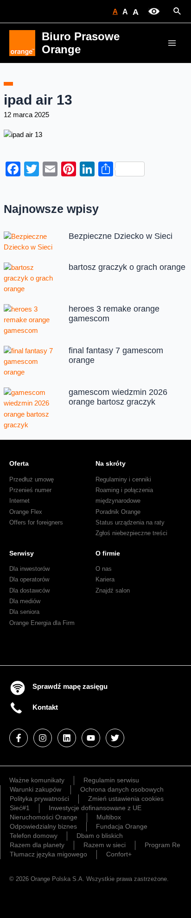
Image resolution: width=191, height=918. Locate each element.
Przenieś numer (30, 490)
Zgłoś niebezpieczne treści (131, 533)
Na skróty (111, 463)
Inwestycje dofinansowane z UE (95, 808)
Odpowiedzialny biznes (43, 826)
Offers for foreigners (36, 522)
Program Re (162, 845)
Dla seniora (24, 611)
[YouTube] (91, 738)
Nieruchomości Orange (43, 817)
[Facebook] (18, 738)
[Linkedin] (66, 738)
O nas (104, 568)
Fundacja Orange (121, 826)
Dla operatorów (29, 579)
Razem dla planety (37, 845)
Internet (19, 500)
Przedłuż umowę (31, 479)
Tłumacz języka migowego (48, 854)
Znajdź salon (113, 590)
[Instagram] (42, 738)
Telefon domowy (33, 835)
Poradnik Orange (118, 511)
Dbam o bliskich (99, 835)
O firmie (108, 553)
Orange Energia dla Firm (42, 622)
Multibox (108, 817)
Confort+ (119, 854)
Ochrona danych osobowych (122, 789)
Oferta (19, 463)
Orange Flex (25, 511)
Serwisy (21, 553)
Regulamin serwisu (111, 780)
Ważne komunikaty (36, 780)
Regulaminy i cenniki (123, 479)
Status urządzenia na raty (130, 522)
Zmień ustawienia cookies (126, 798)
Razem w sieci (104, 845)
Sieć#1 (20, 808)
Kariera (105, 579)
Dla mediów (24, 601)
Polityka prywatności (39, 798)
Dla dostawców (29, 590)
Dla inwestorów (29, 568)
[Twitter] (115, 738)
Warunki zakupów (35, 789)
